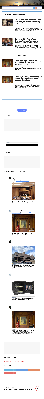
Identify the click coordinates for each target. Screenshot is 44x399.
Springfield (24, 55)
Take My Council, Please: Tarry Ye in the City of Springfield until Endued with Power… (28, 78)
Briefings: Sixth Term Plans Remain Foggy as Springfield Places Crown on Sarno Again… (27, 41)
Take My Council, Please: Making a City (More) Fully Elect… (28, 61)
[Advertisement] (22, 125)
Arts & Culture (25, 34)
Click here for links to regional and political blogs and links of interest (14, 361)
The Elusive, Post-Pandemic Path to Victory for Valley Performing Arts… (28, 22)
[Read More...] (16, 34)
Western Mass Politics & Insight (22, 3)
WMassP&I (9, 387)
